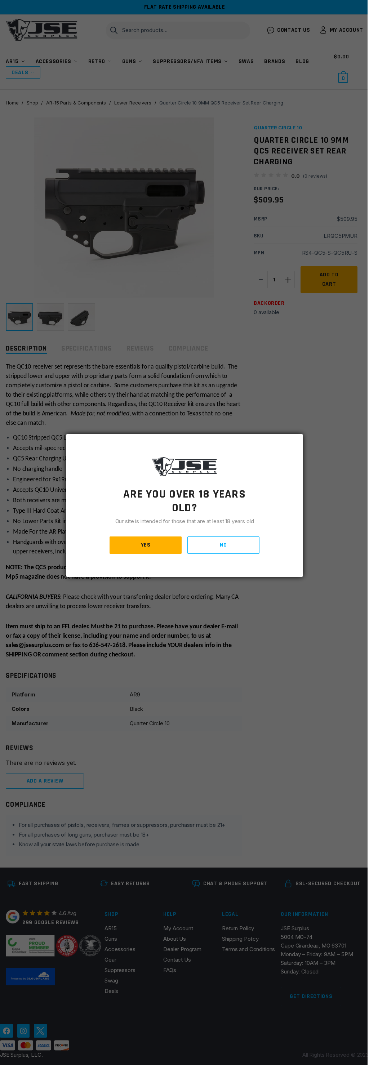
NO (223, 545)
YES (146, 545)
